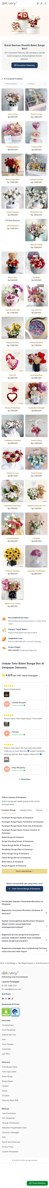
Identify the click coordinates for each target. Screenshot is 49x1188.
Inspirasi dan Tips (9, 1035)
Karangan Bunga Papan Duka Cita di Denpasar (22, 826)
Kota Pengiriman (9, 1030)
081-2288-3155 (10, 986)
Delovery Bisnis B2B (10, 1100)
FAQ (4, 1137)
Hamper (5, 1086)
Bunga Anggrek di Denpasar (14, 866)
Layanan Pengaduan (10, 1152)
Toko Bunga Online (9, 1067)
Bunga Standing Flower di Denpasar (18, 841)
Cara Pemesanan (9, 1113)
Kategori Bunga (9, 810)
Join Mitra (6, 1054)
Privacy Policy (7, 1147)
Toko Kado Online (9, 1072)
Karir (4, 1039)
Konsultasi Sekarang (25, 65)
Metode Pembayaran (10, 1123)
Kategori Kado (26, 810)
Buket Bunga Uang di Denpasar (15, 854)
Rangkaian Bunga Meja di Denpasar (17, 849)
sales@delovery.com (13, 989)
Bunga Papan (7, 1081)
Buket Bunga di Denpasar (13, 837)
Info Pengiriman (8, 1118)
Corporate (6, 1049)
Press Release (8, 1044)
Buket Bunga (7, 1076)
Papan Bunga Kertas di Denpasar (16, 858)
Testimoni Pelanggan (10, 1132)
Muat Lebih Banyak (24, 871)
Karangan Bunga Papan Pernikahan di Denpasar (23, 822)
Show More (25, 779)
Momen (39, 810)
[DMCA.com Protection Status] (6, 1012)
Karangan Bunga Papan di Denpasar (17, 818)
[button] (13, 83)
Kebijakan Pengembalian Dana (14, 1128)
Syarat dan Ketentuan (11, 1142)
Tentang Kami (7, 1025)
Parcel (4, 1091)
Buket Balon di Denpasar (12, 862)
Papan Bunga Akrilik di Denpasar (16, 845)
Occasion (6, 1096)
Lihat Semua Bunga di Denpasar (25, 889)
